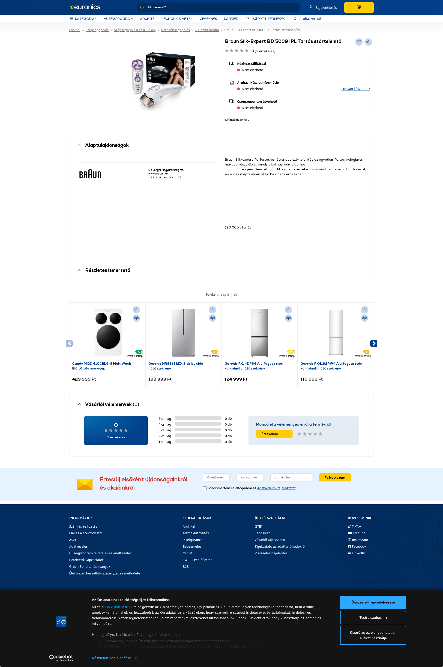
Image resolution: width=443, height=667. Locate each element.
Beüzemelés (192, 546)
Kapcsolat (262, 533)
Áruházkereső (310, 18)
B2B (186, 566)
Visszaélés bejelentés (271, 553)
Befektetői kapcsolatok (86, 560)
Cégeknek (208, 19)
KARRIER (231, 19)
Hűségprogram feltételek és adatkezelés (100, 553)
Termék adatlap (134, 356)
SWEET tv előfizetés (197, 560)
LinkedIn (358, 553)
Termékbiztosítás (196, 533)
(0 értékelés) (263, 51)
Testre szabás (370, 617)
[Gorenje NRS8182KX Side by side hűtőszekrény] (183, 333)
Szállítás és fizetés (83, 526)
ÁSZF (73, 540)
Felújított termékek (265, 19)
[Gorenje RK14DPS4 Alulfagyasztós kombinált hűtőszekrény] (259, 333)
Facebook (358, 546)
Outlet (187, 553)
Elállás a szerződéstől (85, 533)
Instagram (359, 540)
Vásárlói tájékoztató (270, 540)
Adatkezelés (78, 546)
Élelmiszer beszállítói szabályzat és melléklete (104, 573)
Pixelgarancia (193, 540)
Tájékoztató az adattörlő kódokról (280, 546)
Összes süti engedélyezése (373, 602)
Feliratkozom (335, 477)
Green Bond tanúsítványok (89, 566)
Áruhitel (148, 19)
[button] (355, 89)
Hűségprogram (118, 19)
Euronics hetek (178, 19)
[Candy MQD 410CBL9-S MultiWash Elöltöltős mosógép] (107, 333)
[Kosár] (359, 7)
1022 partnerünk (119, 607)
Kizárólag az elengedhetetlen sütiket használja (373, 635)
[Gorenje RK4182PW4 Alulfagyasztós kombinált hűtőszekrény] (335, 333)
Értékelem (270, 434)
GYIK (258, 526)
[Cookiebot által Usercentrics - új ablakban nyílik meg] (61, 658)
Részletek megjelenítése (111, 658)
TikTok (356, 526)
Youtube (358, 533)
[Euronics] (87, 7)
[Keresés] (295, 8)
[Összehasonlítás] (136, 318)
